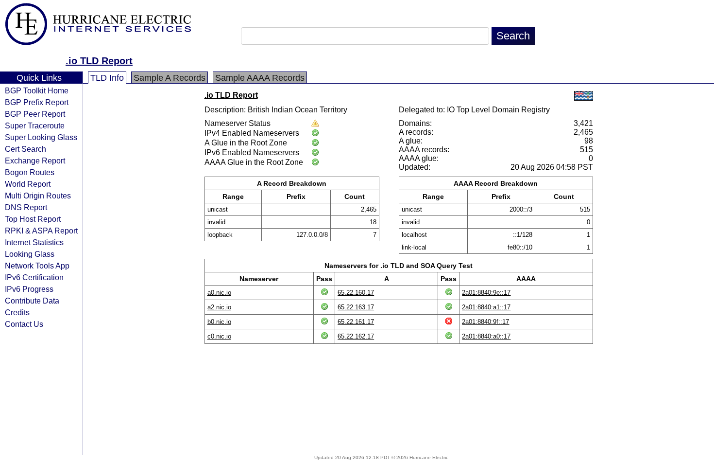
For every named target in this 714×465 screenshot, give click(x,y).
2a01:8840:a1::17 (486, 307)
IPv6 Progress (29, 289)
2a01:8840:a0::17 (486, 336)
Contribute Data (32, 300)
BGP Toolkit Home (36, 90)
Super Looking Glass (41, 137)
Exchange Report (35, 160)
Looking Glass (29, 254)
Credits (17, 312)
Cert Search (25, 148)
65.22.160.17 (356, 292)
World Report (28, 183)
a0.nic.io (219, 292)
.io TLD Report (99, 60)
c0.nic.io (219, 336)
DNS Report (26, 207)
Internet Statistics (34, 242)
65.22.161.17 (356, 321)
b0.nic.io (219, 321)
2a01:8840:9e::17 (486, 292)
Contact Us (24, 324)
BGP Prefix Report (36, 102)
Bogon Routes (29, 172)
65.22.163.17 (356, 307)
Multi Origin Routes (38, 195)
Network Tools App (37, 265)
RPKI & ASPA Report (41, 230)
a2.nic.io (219, 307)
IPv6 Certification (34, 277)
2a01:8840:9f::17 (485, 321)
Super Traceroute (35, 125)
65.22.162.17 (356, 336)
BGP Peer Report (35, 113)
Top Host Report (33, 219)
